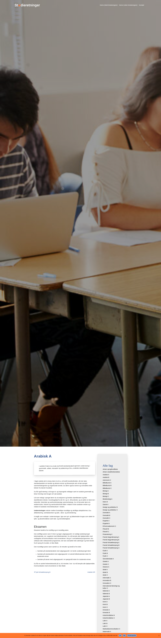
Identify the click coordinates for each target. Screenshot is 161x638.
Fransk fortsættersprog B (111, 545)
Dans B (105, 502)
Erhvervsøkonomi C (109, 526)
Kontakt (141, 5)
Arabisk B (90, 572)
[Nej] (159, 635)
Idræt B (105, 572)
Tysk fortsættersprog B (42, 572)
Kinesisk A (106, 610)
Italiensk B (106, 593)
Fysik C (105, 556)
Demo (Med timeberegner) (109, 5)
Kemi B (105, 604)
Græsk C (106, 564)
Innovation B (107, 580)
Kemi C (105, 607)
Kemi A (105, 602)
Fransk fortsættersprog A (111, 542)
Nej (124, 635)
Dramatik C (106, 518)
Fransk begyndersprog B (111, 540)
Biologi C (106, 496)
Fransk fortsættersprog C (111, 548)
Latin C (105, 626)
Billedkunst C (107, 488)
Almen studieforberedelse (111, 472)
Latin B (105, 623)
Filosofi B (106, 529)
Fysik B (105, 553)
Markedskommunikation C (111, 629)
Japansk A (106, 596)
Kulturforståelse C (109, 618)
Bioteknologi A (107, 499)
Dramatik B (106, 515)
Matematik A (107, 631)
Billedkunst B (107, 485)
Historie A (106, 567)
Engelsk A (106, 521)
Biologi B (106, 494)
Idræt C (105, 575)
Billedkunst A (107, 483)
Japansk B (106, 599)
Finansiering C (107, 534)
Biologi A (106, 491)
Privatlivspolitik (132, 635)
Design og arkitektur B (110, 507)
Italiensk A (106, 591)
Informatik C (107, 578)
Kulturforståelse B (109, 615)
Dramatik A (106, 512)
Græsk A (106, 561)
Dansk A (105, 504)
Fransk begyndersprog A (111, 537)
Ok (120, 635)
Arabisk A (106, 475)
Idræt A (105, 569)
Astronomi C (107, 480)
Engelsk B (106, 523)
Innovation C (107, 583)
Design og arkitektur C (110, 510)
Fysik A (105, 550)
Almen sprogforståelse (110, 469)
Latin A (105, 620)
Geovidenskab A (108, 559)
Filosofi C (106, 531)
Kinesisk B (106, 612)
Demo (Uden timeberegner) (128, 5)
